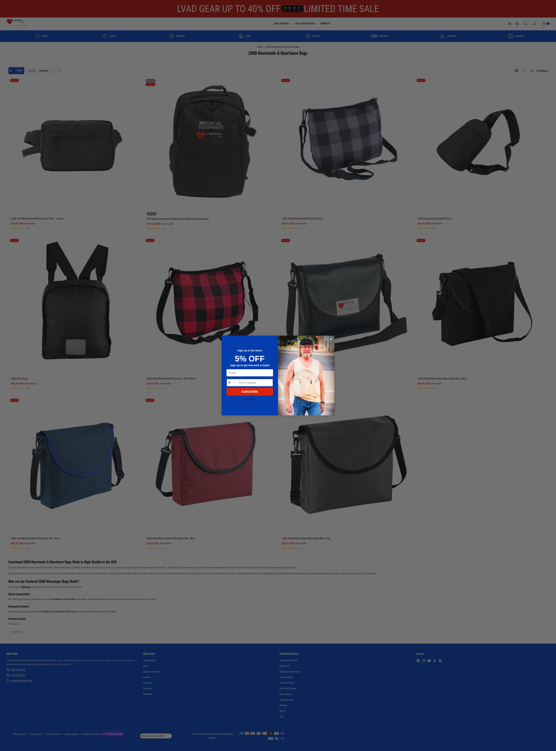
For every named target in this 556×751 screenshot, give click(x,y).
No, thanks (249, 399)
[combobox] (232, 382)
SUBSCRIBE (250, 391)
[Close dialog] (331, 339)
